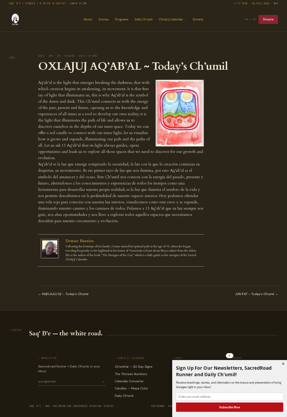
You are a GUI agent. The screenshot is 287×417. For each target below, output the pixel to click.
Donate (198, 19)
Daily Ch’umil (143, 19)
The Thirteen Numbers (131, 374)
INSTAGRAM (157, 406)
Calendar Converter (129, 381)
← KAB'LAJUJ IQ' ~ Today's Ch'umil (63, 294)
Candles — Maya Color (131, 388)
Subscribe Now (229, 407)
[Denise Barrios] (51, 248)
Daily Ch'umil (124, 396)
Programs (121, 19)
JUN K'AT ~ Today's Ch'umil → (256, 294)
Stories (104, 19)
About (88, 19)
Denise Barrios (79, 241)
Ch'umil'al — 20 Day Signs (133, 367)
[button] (229, 371)
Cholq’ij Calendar (171, 19)
